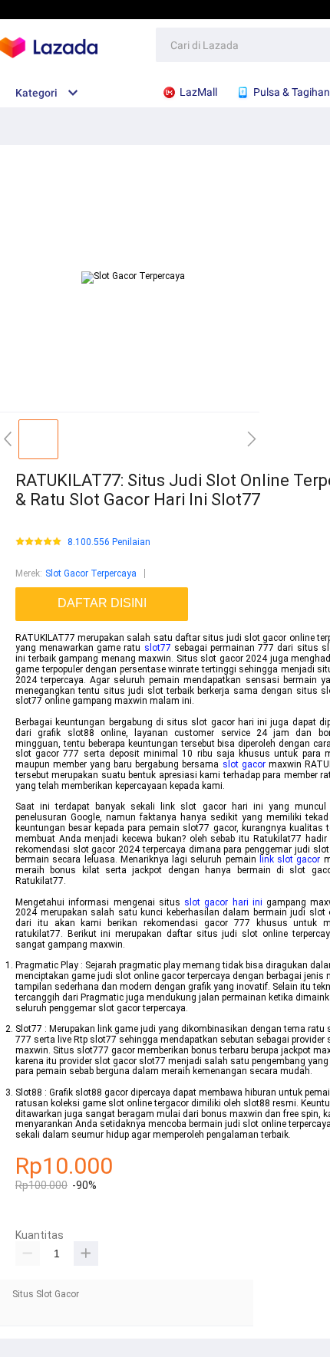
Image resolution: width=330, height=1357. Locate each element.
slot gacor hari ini (223, 902)
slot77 (157, 647)
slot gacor (244, 764)
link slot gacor (290, 859)
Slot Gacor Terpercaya (91, 573)
